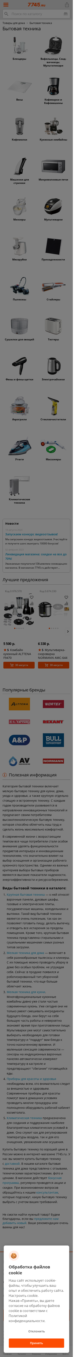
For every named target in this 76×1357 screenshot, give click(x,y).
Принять (36, 1343)
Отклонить (36, 1331)
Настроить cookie (23, 1295)
